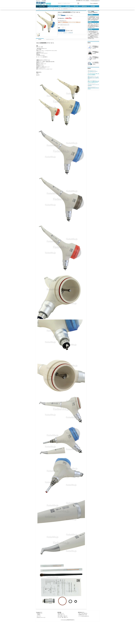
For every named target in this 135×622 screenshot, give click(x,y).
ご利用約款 (38, 614)
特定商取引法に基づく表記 (83, 614)
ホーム (37, 8)
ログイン (38, 0)
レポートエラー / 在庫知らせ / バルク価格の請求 (65, 32)
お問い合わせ (84, 6)
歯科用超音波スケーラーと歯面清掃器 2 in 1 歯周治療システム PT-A (96, 47)
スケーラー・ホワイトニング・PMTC (46, 8)
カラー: (59, 24)
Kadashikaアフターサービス (41, 617)
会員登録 (44, 0)
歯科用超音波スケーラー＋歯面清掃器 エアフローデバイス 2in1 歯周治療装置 (96, 53)
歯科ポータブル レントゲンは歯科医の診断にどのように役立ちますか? (93, 78)
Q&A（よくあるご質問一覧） (83, 613)
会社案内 (59, 6)
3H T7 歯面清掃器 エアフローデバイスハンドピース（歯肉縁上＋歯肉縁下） (96, 63)
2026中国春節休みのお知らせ (92, 71)
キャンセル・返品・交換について (63, 617)
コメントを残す (70, 15)
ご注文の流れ (67, 6)
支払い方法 (76, 6)
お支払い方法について (61, 614)
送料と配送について (61, 613)
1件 (65, 15)
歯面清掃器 (56, 8)
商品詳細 (39, 39)
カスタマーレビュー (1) (49, 39)
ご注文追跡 (93, 6)
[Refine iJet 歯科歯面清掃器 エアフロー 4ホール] (46, 22)
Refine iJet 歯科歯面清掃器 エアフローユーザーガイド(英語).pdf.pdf (70, 22)
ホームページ (51, 6)
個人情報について (39, 613)
